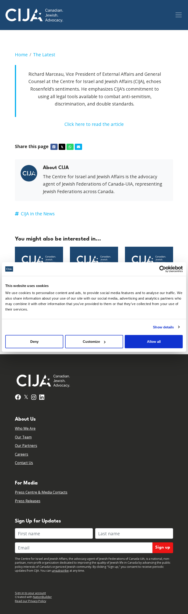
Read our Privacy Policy (30, 601)
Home (21, 54)
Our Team (23, 437)
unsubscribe (60, 571)
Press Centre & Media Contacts (41, 492)
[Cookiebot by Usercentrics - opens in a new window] (163, 268)
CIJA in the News (38, 214)
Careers (21, 454)
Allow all (154, 342)
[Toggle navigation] (178, 15)
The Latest (44, 54)
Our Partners (26, 445)
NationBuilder (42, 597)
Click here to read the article (94, 124)
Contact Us (24, 462)
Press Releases (27, 501)
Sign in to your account (30, 593)
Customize (91, 342)
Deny (34, 342)
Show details (163, 327)
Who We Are (25, 428)
